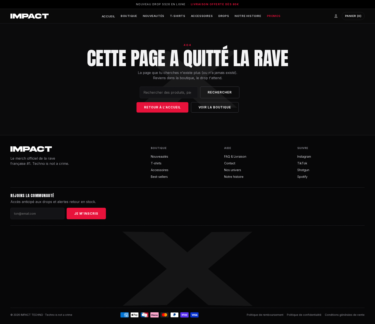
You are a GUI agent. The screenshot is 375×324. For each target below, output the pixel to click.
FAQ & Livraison (235, 156)
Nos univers (232, 170)
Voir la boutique (215, 107)
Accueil (108, 16)
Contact (229, 163)
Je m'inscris (86, 213)
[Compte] (336, 16)
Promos (274, 16)
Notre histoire (248, 16)
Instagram (304, 156)
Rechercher (220, 92)
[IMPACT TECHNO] (29, 16)
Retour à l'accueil (162, 107)
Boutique (129, 16)
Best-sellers (159, 176)
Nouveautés (153, 16)
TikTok (302, 163)
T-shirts (177, 16)
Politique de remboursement (265, 314)
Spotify (302, 176)
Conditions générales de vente (345, 314)
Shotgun (303, 170)
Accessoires (202, 16)
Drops (223, 16)
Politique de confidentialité (304, 314)
